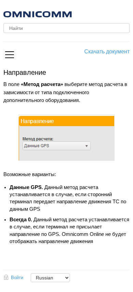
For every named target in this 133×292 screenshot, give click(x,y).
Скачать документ (107, 51)
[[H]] (77, 13)
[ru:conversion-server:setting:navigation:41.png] (66, 138)
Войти (17, 277)
